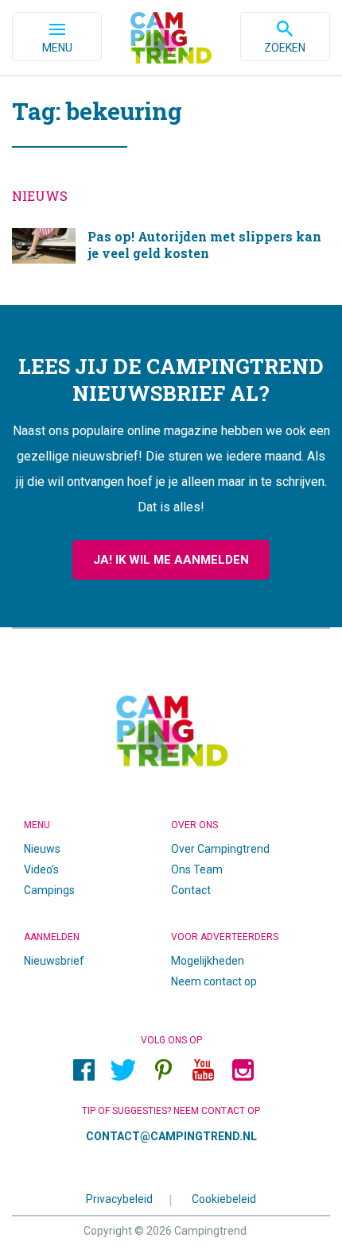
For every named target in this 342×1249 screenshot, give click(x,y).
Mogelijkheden (207, 960)
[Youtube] (203, 1069)
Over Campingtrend (220, 848)
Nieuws (42, 848)
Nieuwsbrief (54, 960)
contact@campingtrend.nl (171, 1136)
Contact (191, 890)
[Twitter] (123, 1069)
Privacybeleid (119, 1198)
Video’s (41, 869)
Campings (49, 890)
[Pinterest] (163, 1069)
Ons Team (197, 869)
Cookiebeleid (224, 1198)
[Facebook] (83, 1069)
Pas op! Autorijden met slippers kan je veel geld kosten (171, 250)
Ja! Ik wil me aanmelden (171, 560)
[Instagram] (243, 1069)
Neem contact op (214, 981)
